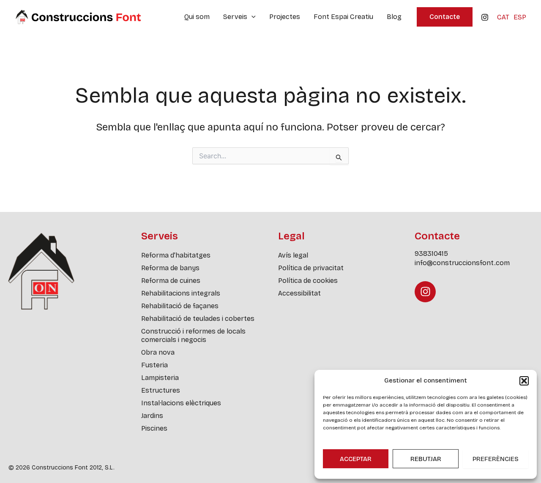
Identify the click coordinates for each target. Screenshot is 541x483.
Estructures (160, 390)
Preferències (496, 459)
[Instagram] (485, 17)
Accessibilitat (299, 293)
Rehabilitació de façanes (180, 306)
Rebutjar (425, 459)
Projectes (284, 17)
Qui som (197, 17)
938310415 (431, 254)
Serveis (235, 17)
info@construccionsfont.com (462, 263)
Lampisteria (160, 378)
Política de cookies (308, 281)
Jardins (152, 416)
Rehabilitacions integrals (180, 293)
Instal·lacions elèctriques (181, 403)
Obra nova (158, 352)
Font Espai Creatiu (343, 17)
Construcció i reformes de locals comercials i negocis (193, 335)
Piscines (154, 428)
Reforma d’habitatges (175, 255)
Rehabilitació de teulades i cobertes (197, 319)
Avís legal (293, 255)
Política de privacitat (311, 268)
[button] (524, 381)
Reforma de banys (170, 268)
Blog (394, 17)
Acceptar (356, 459)
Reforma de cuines (170, 281)
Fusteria (154, 365)
